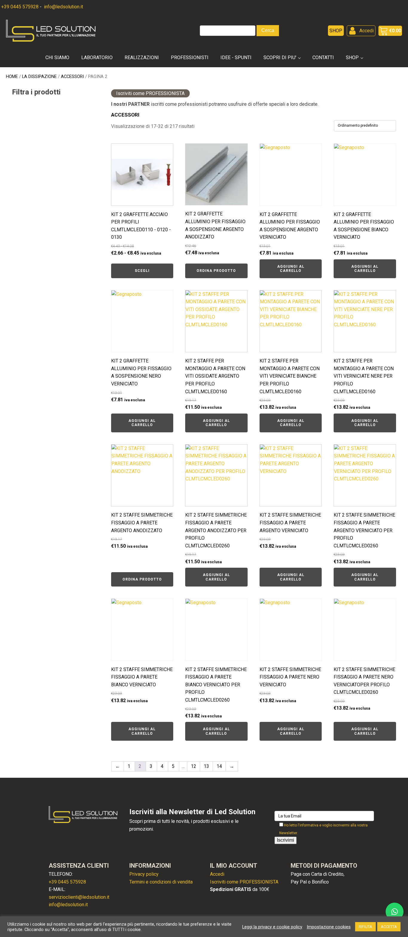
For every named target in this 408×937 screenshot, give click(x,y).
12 (193, 766)
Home (12, 76)
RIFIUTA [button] (365, 926)
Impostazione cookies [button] (329, 927)
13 (206, 766)
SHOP (352, 57)
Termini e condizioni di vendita (161, 882)
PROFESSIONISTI (189, 57)
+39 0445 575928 (20, 7)
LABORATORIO (97, 57)
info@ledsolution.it (63, 7)
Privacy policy (144, 874)
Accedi (217, 874)
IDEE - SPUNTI (235, 57)
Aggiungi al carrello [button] (290, 268)
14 (219, 766)
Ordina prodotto (216, 271)
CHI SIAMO (57, 57)
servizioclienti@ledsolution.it (79, 897)
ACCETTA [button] (389, 926)
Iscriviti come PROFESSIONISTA (150, 93)
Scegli (142, 271)
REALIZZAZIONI (142, 57)
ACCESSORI (72, 76)
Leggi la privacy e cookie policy (272, 927)
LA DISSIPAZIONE (39, 76)
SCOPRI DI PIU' (279, 57)
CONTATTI (323, 57)
